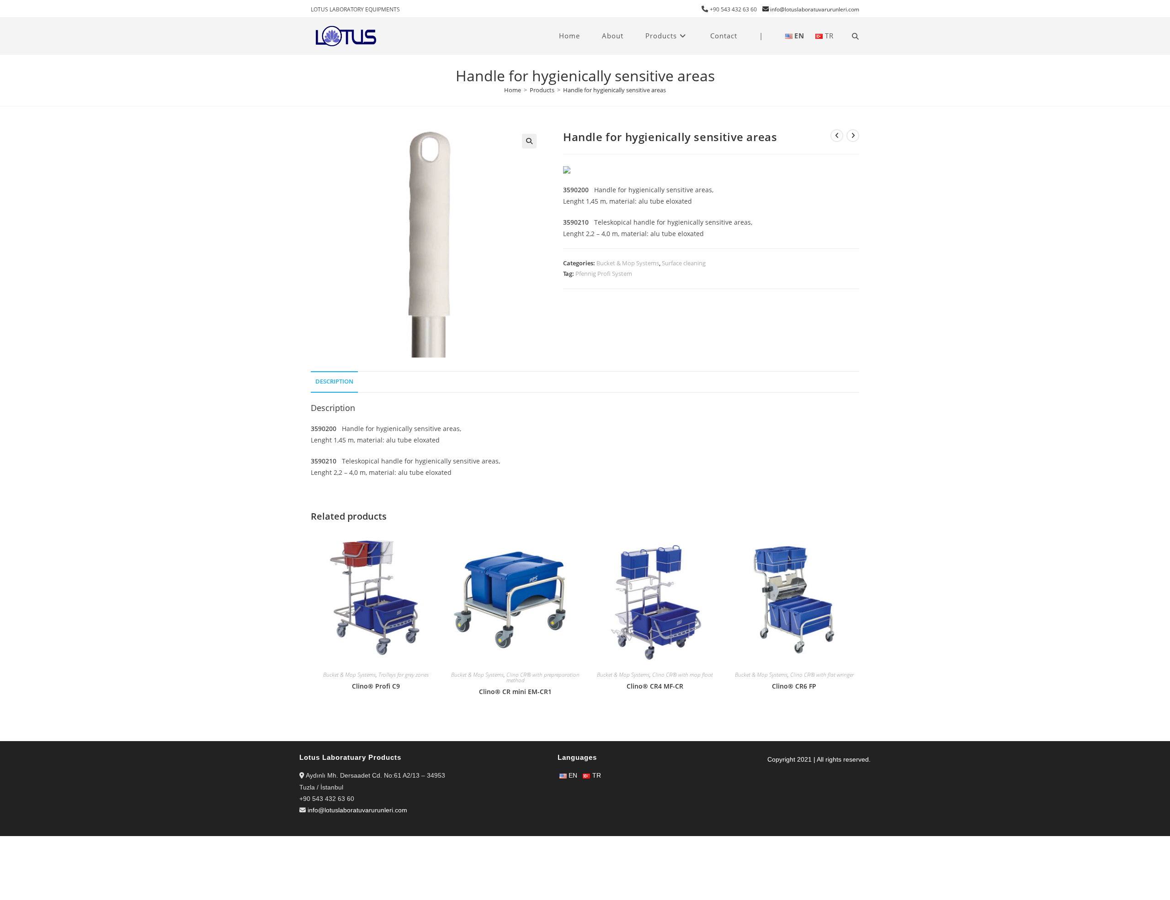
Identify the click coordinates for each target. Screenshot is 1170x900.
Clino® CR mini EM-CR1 (515, 691)
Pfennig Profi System (603, 273)
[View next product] (852, 135)
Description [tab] (334, 381)
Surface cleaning (684, 263)
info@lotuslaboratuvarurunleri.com (814, 9)
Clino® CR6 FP (794, 686)
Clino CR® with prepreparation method (543, 677)
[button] (529, 141)
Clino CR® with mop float (682, 675)
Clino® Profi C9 (376, 686)
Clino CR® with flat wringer (822, 675)
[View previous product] (836, 135)
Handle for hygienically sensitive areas (614, 90)
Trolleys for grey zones (403, 675)
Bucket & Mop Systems (627, 263)
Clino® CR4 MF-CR (655, 686)
